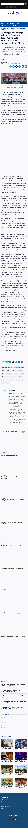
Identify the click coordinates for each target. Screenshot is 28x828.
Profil (7, 771)
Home (2, 23)
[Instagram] (12, 7)
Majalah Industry (4, 773)
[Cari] (25, 4)
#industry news (13, 368)
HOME (2, 19)
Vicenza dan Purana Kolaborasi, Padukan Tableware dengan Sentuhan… (11, 662)
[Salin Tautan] (26, 66)
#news (3, 371)
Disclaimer (8, 775)
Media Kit (3, 775)
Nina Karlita (4, 62)
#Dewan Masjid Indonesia (19, 359)
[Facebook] (10, 7)
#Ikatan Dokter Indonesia (17, 362)
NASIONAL (16, 19)
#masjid (8, 362)
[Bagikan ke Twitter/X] (16, 66)
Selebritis (12, 23)
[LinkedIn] (15, 7)
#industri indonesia (20, 371)
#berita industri (5, 368)
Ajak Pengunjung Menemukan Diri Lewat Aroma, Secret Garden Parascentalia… (13, 668)
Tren (10, 25)
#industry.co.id (9, 365)
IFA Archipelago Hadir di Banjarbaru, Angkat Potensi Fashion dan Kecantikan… (12, 679)
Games (14, 25)
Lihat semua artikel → (13, 418)
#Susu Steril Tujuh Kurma (7, 359)
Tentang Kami (5, 769)
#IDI (3, 365)
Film (7, 23)
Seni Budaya (4, 25)
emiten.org (20, 6)
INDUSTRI (9, 19)
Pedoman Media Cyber (6, 778)
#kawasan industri (10, 371)
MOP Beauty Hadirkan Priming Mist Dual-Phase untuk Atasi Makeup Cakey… (13, 656)
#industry (22, 365)
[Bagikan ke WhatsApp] (10, 66)
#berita (20, 368)
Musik (17, 23)
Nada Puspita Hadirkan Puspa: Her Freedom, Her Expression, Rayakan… (13, 673)
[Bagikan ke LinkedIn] (23, 66)
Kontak (2, 780)
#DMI (3, 362)
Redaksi (2, 771)
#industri (16, 365)
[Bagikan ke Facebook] (13, 66)
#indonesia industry (5, 374)
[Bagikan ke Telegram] (19, 66)
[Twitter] (7, 7)
